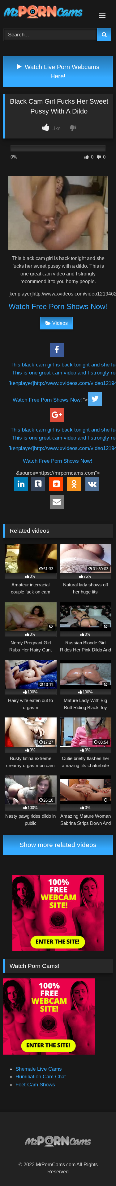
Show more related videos (58, 844)
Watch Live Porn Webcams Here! (61, 72)
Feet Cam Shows (35, 1084)
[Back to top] (96, 1167)
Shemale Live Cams (38, 1069)
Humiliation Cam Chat (40, 1076)
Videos (60, 323)
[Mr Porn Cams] (47, 13)
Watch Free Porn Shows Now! (58, 306)
